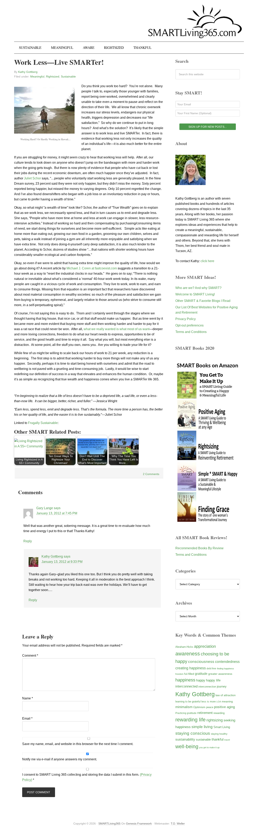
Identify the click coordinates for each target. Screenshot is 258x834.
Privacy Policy (185, 319)
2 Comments (151, 474)
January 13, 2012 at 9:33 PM (62, 561)
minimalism (183, 707)
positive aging (224, 707)
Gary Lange (44, 508)
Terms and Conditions (191, 332)
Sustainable (68, 76)
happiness (185, 679)
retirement (205, 713)
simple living (202, 727)
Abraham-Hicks (184, 646)
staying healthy (219, 733)
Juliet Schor (32, 178)
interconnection (207, 686)
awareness (187, 653)
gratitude (201, 673)
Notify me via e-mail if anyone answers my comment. (59, 759)
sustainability (185, 739)
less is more (208, 701)
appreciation (205, 646)
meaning (227, 701)
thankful (218, 739)
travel (227, 740)
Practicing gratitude (186, 713)
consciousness (201, 661)
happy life (213, 680)
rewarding (219, 713)
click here (207, 261)
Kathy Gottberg (52, 556)
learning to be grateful (188, 701)
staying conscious (192, 733)
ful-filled (189, 673)
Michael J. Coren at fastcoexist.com (92, 268)
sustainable (203, 739)
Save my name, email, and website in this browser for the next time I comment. (77, 744)
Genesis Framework (139, 823)
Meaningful (37, 76)
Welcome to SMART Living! (195, 294)
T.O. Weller (178, 823)
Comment (30, 655)
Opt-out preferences (189, 325)
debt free (211, 668)
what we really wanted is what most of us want (116, 329)
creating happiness (190, 668)
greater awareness (220, 673)
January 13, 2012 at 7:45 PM (56, 513)
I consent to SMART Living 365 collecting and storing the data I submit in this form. (87, 777)
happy (200, 680)
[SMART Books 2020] (207, 521)
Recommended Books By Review (199, 548)
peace (209, 707)
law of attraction (225, 695)
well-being (186, 746)
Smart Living (221, 727)
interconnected (186, 686)
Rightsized (52, 76)
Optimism (199, 707)
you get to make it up (209, 747)
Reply (27, 541)
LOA (218, 701)
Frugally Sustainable (43, 423)
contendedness (227, 662)
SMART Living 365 (129, 24)
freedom (179, 674)
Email (27, 718)
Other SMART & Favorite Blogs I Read (202, 300)
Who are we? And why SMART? (198, 288)
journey (222, 686)
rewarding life (190, 719)
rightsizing (214, 720)
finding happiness (225, 668)
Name (27, 698)
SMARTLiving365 (109, 823)
